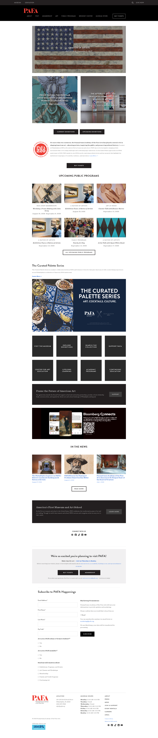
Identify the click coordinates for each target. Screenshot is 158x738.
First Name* (42, 610)
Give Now (140, 2)
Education (29, 2)
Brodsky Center (85, 16)
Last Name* (41, 619)
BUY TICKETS (79, 166)
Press (107, 699)
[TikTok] (79, 535)
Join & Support (111, 705)
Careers (108, 712)
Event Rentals (111, 709)
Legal (107, 715)
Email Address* (42, 600)
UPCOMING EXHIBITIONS (92, 132)
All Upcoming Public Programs (79, 252)
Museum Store (102, 16)
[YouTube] (85, 535)
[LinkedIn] (82, 535)
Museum (17, 2)
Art (56, 16)
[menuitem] (17, 2)
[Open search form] (132, 3)
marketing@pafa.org (87, 621)
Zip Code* (41, 629)
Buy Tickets (119, 16)
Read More (79, 489)
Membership (47, 16)
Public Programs (68, 16)
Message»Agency (38, 723)
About (29, 16)
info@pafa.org (60, 706)
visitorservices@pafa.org (90, 578)
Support (115, 394)
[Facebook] (76, 535)
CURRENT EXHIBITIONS (66, 132)
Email (83, 615)
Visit (37, 16)
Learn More (114, 512)
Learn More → (93, 155)
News (107, 702)
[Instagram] (72, 535)
